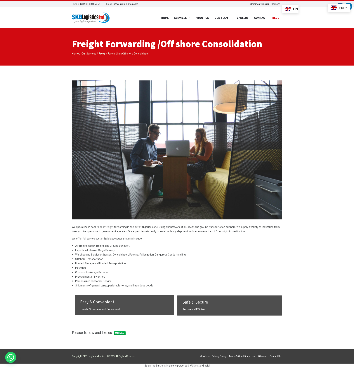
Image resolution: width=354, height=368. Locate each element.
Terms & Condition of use (242, 356)
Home (165, 18)
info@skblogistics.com (125, 4)
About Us (202, 18)
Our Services (88, 54)
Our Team (221, 18)
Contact (275, 4)
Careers (243, 18)
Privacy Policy (219, 356)
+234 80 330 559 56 (90, 4)
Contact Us (275, 356)
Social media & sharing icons (160, 366)
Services (204, 356)
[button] (10, 357)
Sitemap (262, 356)
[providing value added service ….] (91, 18)
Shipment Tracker (259, 4)
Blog (275, 18)
